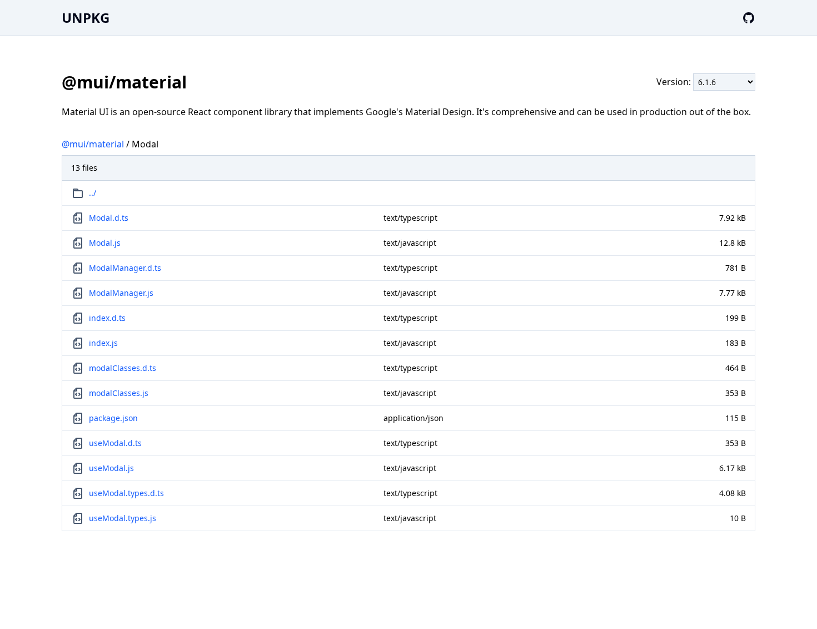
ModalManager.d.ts (125, 268)
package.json (113, 418)
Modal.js (105, 242)
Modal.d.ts (108, 217)
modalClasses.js (118, 393)
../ (92, 192)
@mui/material (93, 144)
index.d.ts (107, 318)
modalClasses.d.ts (122, 368)
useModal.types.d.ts (126, 493)
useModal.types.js (122, 518)
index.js (103, 343)
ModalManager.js (121, 293)
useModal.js (111, 468)
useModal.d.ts (115, 443)
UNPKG (85, 17)
